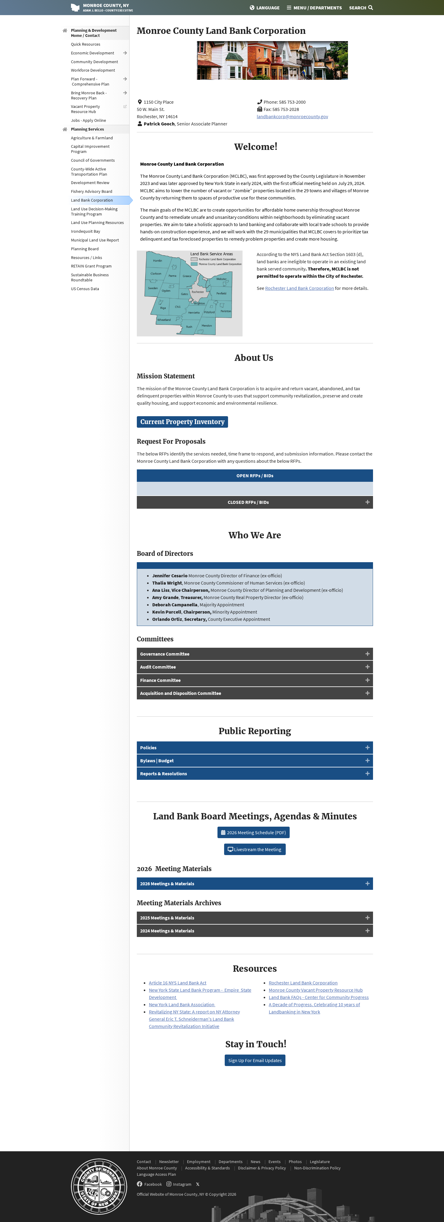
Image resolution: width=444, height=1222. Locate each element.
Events (275, 1161)
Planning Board (85, 248)
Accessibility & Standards (207, 1168)
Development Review (90, 182)
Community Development (94, 61)
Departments (231, 1161)
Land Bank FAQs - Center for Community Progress (319, 997)
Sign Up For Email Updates (255, 1060)
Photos (295, 1161)
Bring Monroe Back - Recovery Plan (89, 95)
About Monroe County (157, 1168)
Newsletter (169, 1161)
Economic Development (92, 52)
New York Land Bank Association (182, 1004)
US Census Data (85, 288)
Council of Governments (93, 160)
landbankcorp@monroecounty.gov (292, 116)
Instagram (182, 1184)
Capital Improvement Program (90, 149)
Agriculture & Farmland (92, 137)
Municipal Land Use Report (95, 240)
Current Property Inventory (182, 422)
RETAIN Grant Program (91, 266)
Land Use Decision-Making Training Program (94, 211)
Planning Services (87, 128)
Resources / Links (86, 257)
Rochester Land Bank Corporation (299, 288)
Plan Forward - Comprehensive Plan (90, 81)
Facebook (153, 1184)
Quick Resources (85, 44)
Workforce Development (93, 70)
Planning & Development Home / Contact (94, 33)
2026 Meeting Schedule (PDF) (255, 832)
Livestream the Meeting (257, 849)
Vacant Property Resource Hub (85, 109)
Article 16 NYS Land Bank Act (177, 983)
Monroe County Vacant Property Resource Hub (316, 990)
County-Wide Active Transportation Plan (89, 171)
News (255, 1161)
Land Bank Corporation (92, 200)
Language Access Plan (156, 1174)
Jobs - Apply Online (88, 120)
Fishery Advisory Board (91, 191)
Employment (199, 1161)
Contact (144, 1161)
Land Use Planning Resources (97, 222)
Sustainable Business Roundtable (90, 277)
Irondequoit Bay (85, 231)
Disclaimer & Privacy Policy (262, 1168)
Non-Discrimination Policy (317, 1168)
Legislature (320, 1161)
